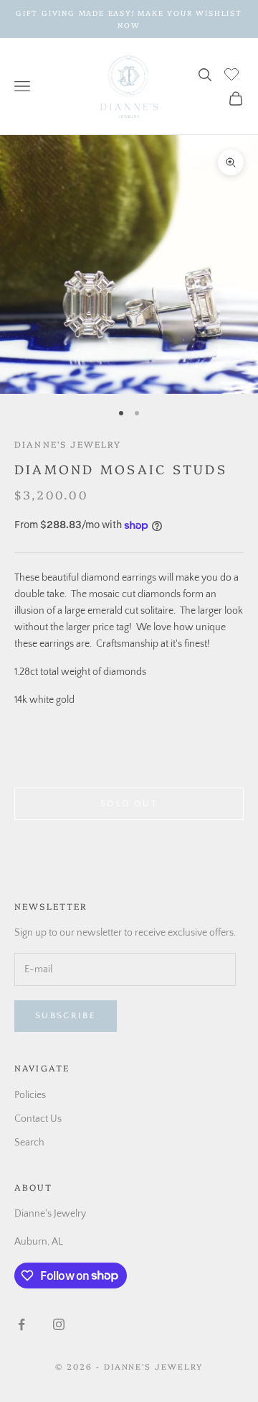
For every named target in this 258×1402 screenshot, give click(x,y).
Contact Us (38, 1119)
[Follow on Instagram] (59, 1324)
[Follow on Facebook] (21, 1324)
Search (29, 1142)
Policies (30, 1095)
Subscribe (65, 1015)
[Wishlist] (233, 72)
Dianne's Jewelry (68, 444)
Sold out (129, 803)
